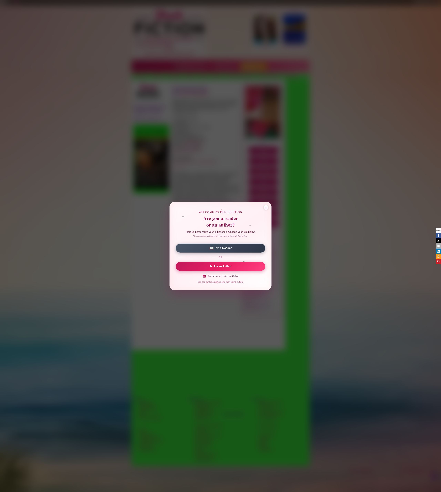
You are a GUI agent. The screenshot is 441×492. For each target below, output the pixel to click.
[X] (438, 240)
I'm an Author (220, 266)
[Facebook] (438, 235)
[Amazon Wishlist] (438, 256)
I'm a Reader (220, 248)
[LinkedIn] (438, 251)
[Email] (438, 246)
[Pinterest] (438, 261)
